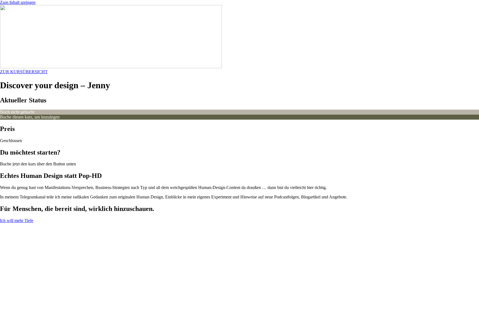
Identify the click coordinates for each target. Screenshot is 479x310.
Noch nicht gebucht (17, 112)
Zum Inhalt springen (17, 2)
